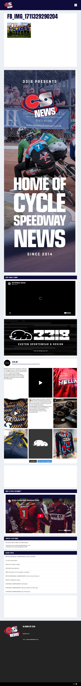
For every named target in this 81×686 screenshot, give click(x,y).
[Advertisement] (40, 49)
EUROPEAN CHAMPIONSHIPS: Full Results (17, 584)
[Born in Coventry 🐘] (40, 444)
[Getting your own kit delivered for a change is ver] (65, 444)
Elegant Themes (12, 684)
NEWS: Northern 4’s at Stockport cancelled (17, 572)
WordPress (22, 684)
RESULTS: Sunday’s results (13, 564)
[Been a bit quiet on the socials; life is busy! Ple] (16, 444)
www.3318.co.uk (26, 633)
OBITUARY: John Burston (12, 568)
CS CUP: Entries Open (11, 560)
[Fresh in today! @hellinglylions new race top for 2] (65, 383)
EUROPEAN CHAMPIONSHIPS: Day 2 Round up (18, 591)
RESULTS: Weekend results (13, 580)
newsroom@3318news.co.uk (22, 545)
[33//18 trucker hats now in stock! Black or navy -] (65, 413)
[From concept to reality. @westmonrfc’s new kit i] (16, 413)
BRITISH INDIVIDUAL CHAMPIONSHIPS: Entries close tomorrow (22, 576)
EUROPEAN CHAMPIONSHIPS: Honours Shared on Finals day (22, 587)
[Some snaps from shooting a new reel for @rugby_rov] (16, 383)
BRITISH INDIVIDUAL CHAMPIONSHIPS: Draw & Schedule (20, 556)
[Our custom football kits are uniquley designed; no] (40, 383)
